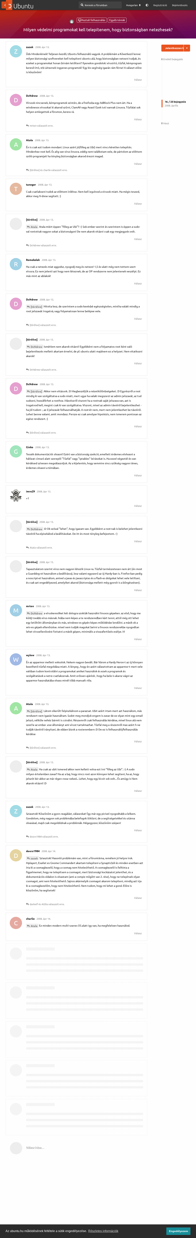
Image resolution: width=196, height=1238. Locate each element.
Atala (34, 226)
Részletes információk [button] (103, 1231)
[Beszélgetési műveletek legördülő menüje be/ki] (187, 48)
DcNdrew (36, 346)
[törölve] (36, 306)
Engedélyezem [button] (178, 1231)
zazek (34, 858)
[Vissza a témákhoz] (5, 5)
